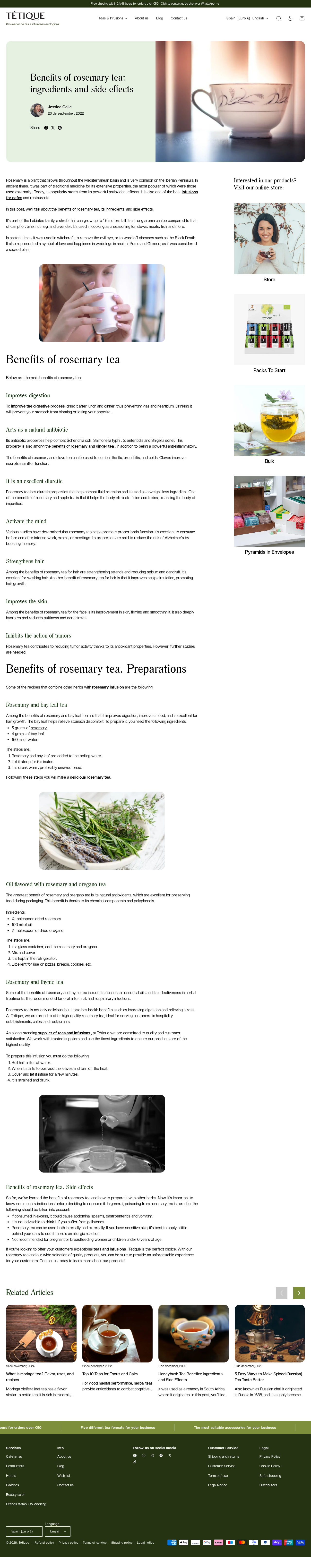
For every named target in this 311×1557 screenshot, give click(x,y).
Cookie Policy (269, 1466)
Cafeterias (14, 1456)
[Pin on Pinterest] (60, 128)
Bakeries (12, 1485)
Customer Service (221, 1466)
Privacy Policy (269, 1456)
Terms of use (218, 1476)
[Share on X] (53, 128)
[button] (113, 18)
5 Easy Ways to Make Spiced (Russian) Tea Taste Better (268, 1377)
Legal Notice (217, 1485)
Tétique (24, 1542)
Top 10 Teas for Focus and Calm (110, 1374)
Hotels (11, 1476)
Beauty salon (15, 1495)
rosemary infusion (108, 687)
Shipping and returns (223, 1456)
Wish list (63, 1476)
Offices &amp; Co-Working (26, 1504)
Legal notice (145, 1542)
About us (64, 1456)
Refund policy (44, 1542)
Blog (60, 1466)
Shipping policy (122, 1542)
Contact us (65, 1485)
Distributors (268, 1485)
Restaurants (15, 1466)
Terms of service (95, 1542)
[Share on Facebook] (46, 128)
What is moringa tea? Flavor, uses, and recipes (40, 1377)
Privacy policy (68, 1542)
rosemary (39, 728)
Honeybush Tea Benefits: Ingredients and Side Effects (190, 1377)
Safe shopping (270, 1476)
